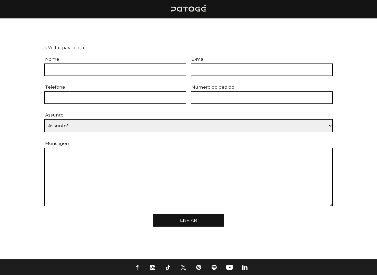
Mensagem (58, 143)
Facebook (137, 267)
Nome (52, 59)
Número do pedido (213, 87)
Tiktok (168, 267)
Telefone (55, 87)
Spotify (214, 267)
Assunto (54, 115)
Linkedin (245, 267)
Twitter (183, 267)
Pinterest (199, 267)
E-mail (199, 59)
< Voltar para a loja (64, 47)
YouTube (229, 267)
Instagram (152, 267)
